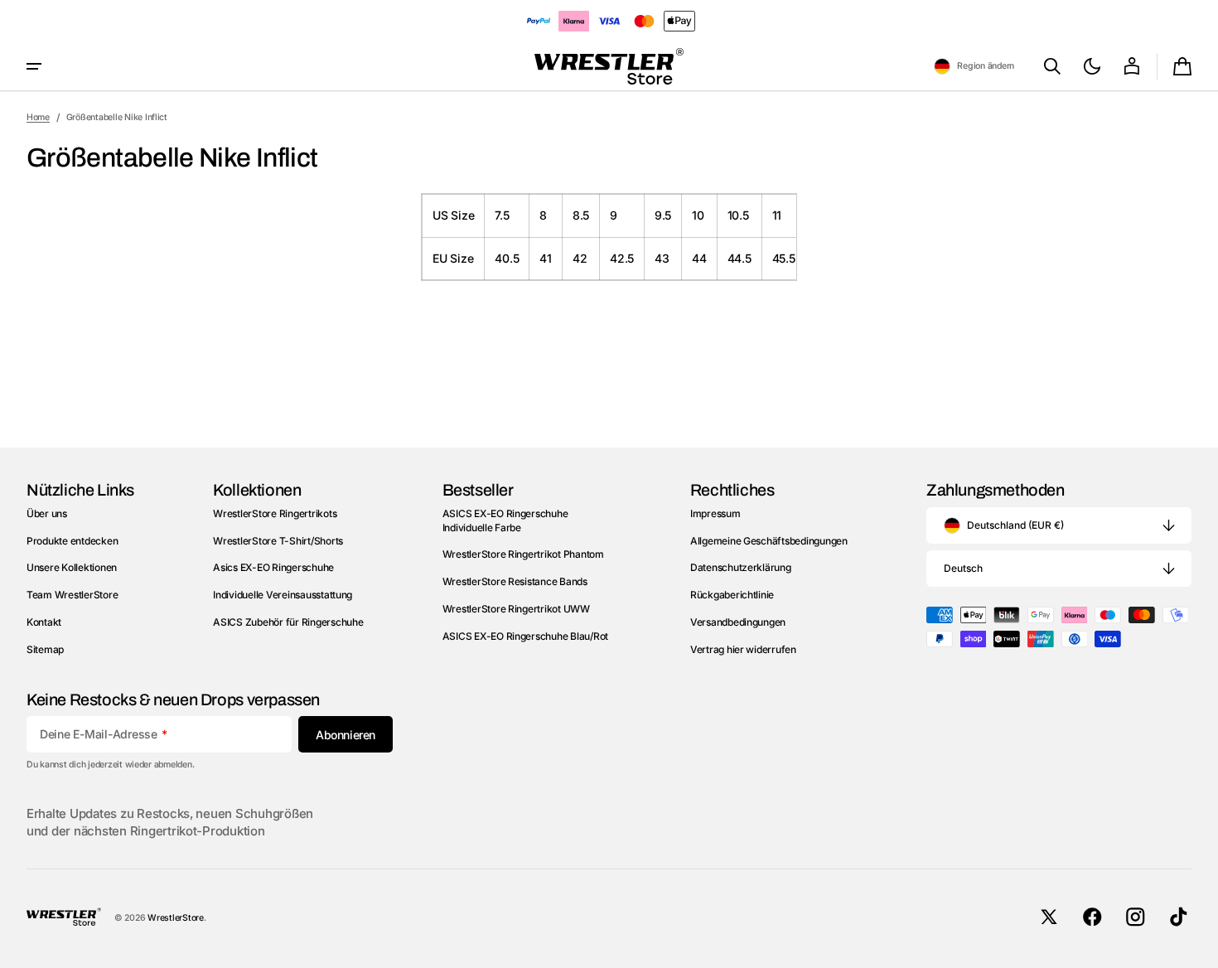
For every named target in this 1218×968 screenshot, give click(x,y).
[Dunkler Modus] (1092, 66)
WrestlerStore (175, 917)
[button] (974, 66)
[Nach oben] (1198, 948)
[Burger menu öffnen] (34, 66)
